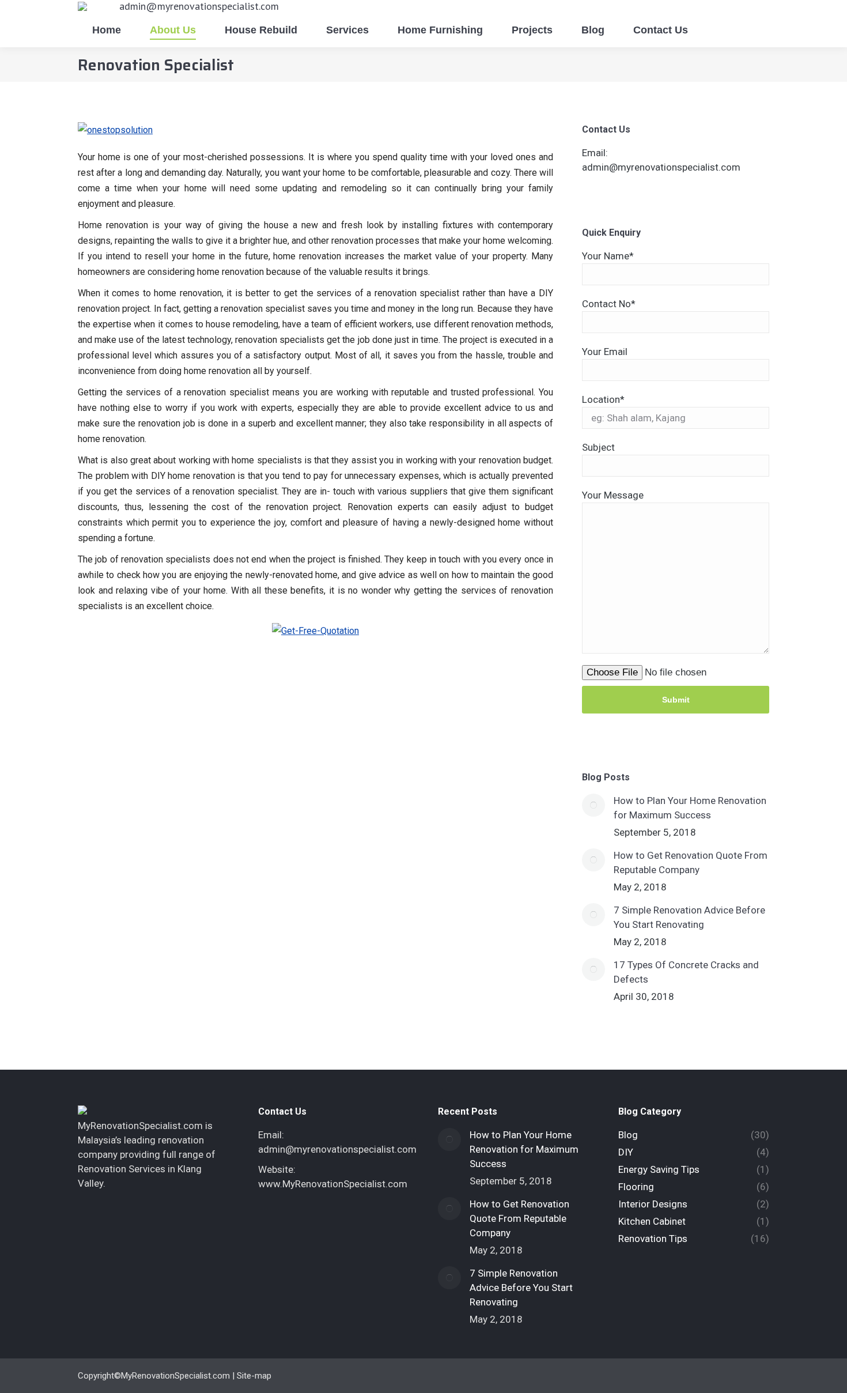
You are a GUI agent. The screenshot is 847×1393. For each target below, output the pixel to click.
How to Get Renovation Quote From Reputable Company (690, 862)
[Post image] (593, 805)
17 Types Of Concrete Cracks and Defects (686, 972)
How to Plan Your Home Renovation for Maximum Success (690, 808)
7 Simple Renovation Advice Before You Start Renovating (689, 917)
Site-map (254, 1376)
